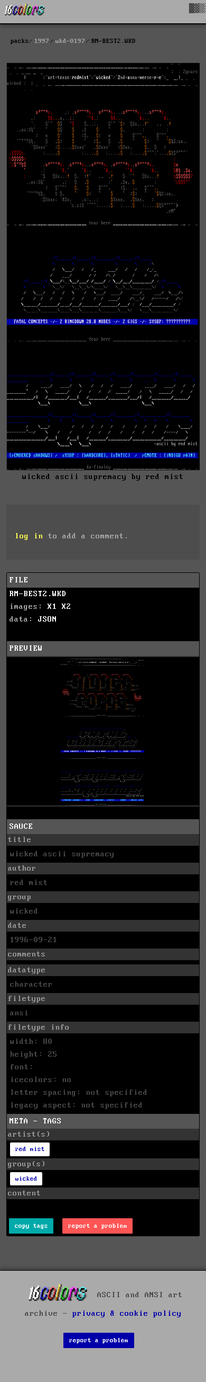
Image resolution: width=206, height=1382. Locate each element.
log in (29, 536)
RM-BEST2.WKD (38, 594)
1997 (41, 41)
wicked (26, 1178)
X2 (66, 607)
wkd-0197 (70, 41)
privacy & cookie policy (127, 1313)
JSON (47, 619)
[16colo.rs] (25, 11)
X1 (52, 607)
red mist (30, 1149)
